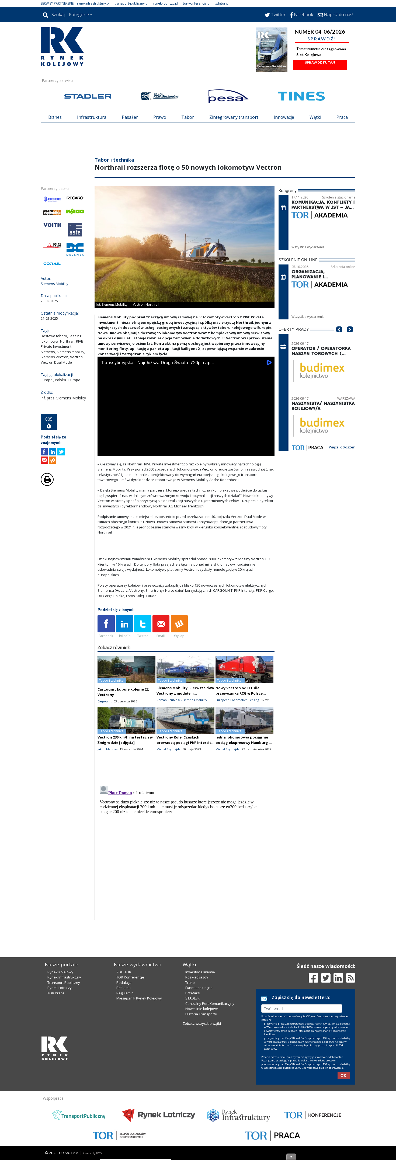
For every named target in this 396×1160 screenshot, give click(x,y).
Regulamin (125, 993)
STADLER (192, 998)
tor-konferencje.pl (196, 3)
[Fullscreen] (267, 451)
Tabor (187, 117)
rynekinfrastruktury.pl (93, 3)
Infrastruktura (91, 117)
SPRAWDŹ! (321, 38)
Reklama (123, 987)
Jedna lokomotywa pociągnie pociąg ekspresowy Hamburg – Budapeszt (243, 742)
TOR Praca (55, 993)
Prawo (159, 117)
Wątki (315, 117)
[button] (339, 337)
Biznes (55, 117)
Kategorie (79, 15)
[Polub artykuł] (44, 451)
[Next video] (119, 451)
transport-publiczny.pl (131, 3)
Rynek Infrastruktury (64, 977)
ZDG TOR (123, 972)
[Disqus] (186, 850)
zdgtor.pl (222, 3)
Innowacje (284, 117)
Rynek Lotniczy (59, 987)
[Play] (105, 451)
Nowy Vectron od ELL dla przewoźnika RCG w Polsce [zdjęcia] (239, 693)
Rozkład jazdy (196, 977)
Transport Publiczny (63, 982)
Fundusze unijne (199, 987)
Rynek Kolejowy (60, 972)
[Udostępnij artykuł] (52, 451)
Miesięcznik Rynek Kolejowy (139, 998)
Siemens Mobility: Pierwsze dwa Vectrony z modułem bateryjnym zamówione (185, 693)
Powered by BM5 (92, 1153)
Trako (190, 982)
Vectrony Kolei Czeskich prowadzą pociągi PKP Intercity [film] (185, 742)
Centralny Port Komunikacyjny (209, 1003)
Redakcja (123, 982)
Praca (342, 117)
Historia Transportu (201, 1014)
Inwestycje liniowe (200, 972)
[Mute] (133, 451)
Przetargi (192, 993)
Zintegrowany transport (233, 117)
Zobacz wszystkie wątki (202, 1023)
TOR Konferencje (130, 977)
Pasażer (130, 117)
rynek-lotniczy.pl (165, 3)
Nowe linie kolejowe (201, 1008)
